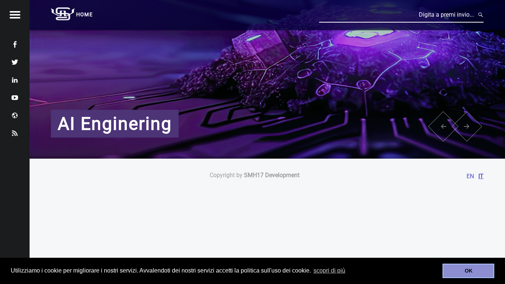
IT (481, 176)
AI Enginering (115, 123)
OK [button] (468, 271)
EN (470, 176)
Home (84, 14)
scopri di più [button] (329, 270)
